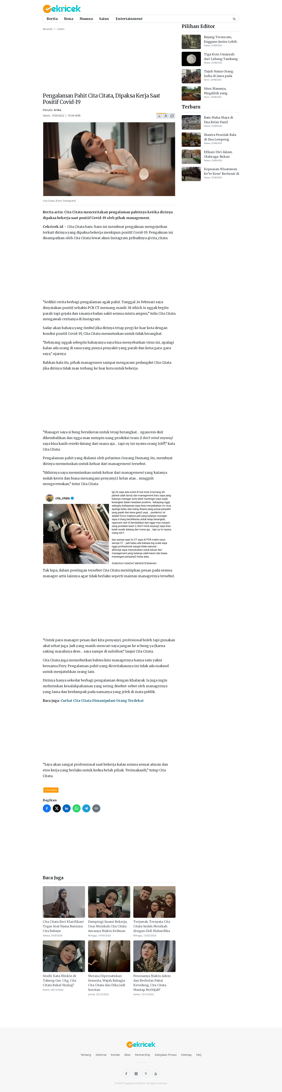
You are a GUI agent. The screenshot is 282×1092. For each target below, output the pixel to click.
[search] (234, 18)
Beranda (47, 29)
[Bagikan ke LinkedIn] (67, 808)
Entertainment (129, 18)
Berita (52, 18)
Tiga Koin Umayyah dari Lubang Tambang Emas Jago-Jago (221, 56)
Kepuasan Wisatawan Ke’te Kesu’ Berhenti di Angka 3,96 (221, 171)
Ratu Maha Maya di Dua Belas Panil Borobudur (218, 120)
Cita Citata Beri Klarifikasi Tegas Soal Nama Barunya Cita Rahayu (63, 926)
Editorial (101, 1055)
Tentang (86, 1055)
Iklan (127, 1055)
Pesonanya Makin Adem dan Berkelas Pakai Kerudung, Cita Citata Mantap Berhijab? (152, 983)
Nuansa (86, 18)
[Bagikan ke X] (57, 808)
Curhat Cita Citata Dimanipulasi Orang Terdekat (102, 701)
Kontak (115, 1055)
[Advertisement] (109, 59)
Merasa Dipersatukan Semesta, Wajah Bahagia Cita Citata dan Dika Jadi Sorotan (106, 983)
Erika (57, 110)
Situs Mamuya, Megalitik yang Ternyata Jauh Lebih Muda (219, 91)
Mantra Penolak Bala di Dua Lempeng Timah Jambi (220, 137)
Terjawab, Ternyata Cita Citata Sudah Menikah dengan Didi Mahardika (151, 926)
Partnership (142, 1055)
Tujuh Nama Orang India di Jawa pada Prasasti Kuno (218, 73)
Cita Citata (51, 790)
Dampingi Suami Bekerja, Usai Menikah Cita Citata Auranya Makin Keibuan (107, 926)
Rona (68, 18)
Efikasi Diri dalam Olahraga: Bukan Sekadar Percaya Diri (220, 154)
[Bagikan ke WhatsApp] (77, 808)
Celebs (60, 29)
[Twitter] (146, 1073)
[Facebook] (126, 1073)
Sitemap (186, 1055)
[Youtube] (156, 1073)
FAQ (198, 1055)
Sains (104, 18)
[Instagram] (136, 1073)
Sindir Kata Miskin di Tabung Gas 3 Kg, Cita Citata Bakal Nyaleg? (59, 980)
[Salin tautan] (96, 808)
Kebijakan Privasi (166, 1055)
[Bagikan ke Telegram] (86, 808)
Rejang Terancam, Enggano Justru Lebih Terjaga (220, 39)
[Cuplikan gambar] (64, 902)
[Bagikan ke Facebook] (47, 808)
